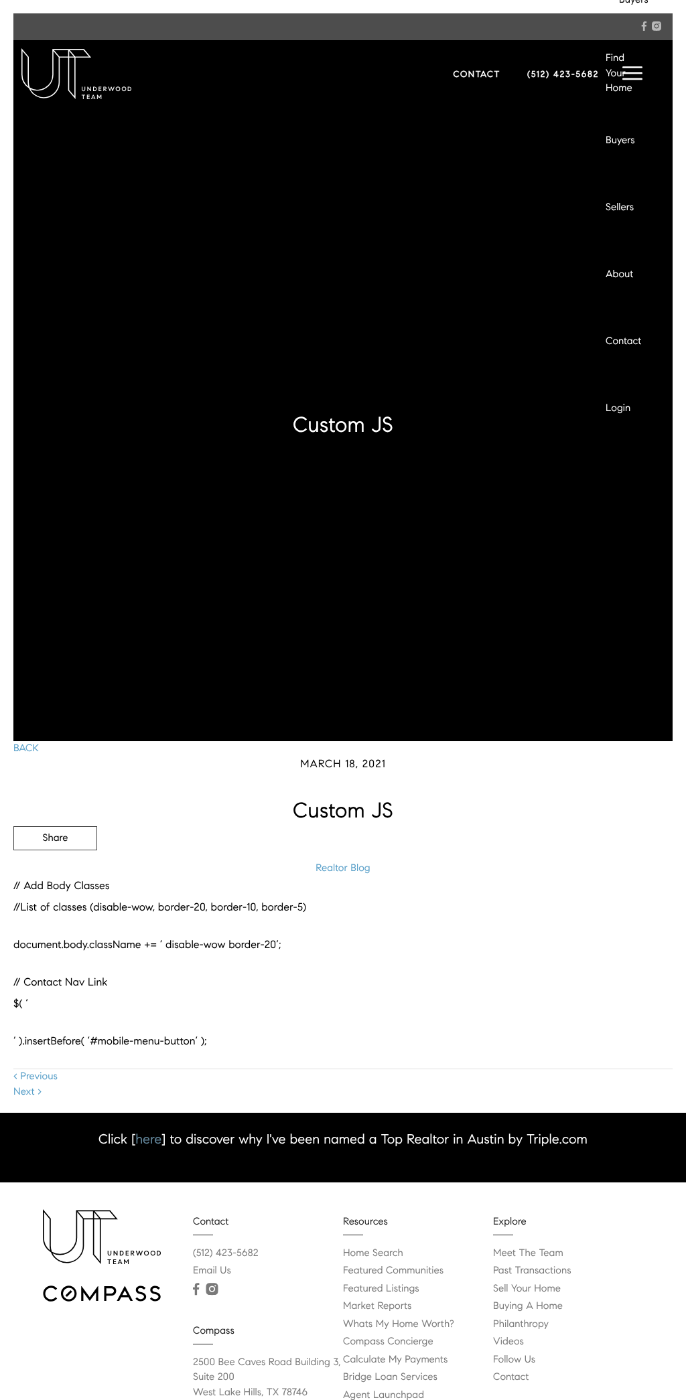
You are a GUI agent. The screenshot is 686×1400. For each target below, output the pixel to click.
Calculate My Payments (395, 1360)
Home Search (373, 1253)
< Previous (35, 1077)
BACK (26, 749)
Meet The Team (528, 1253)
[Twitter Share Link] (55, 875)
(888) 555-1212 (571, 910)
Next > (27, 1092)
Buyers (620, 141)
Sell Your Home (527, 1289)
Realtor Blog (343, 868)
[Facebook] (644, 26)
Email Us (212, 1271)
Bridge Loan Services (390, 1377)
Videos (508, 1342)
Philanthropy (521, 1324)
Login (618, 408)
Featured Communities (393, 1271)
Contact (623, 341)
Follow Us (514, 1360)
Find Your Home (619, 73)
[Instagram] (656, 26)
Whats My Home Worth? (398, 1324)
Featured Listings (381, 1289)
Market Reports (377, 1306)
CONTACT (476, 74)
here (148, 1139)
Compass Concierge (388, 1342)
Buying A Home (528, 1306)
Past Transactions (532, 1271)
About (619, 274)
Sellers (620, 208)
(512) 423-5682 (563, 74)
